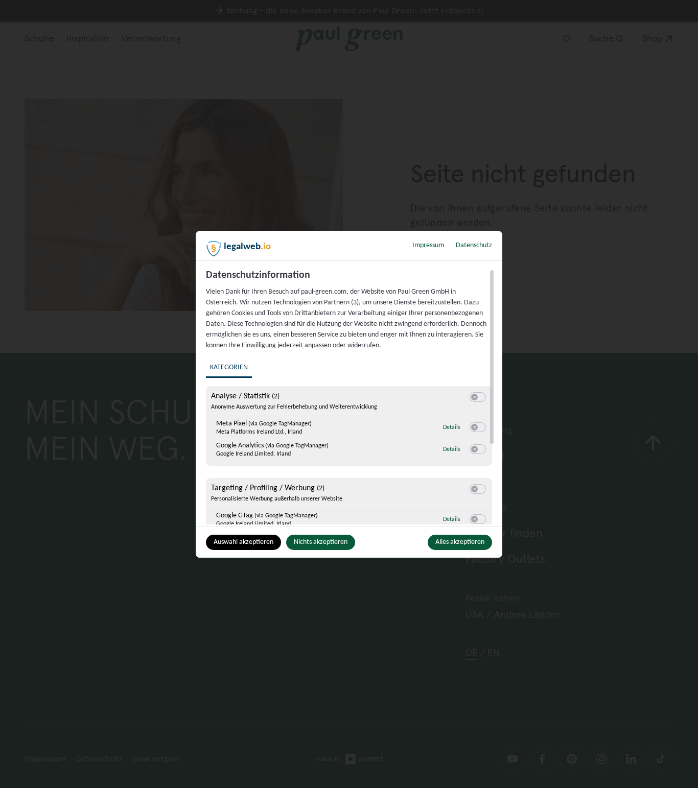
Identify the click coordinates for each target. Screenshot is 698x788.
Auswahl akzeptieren (243, 542)
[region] (350, 396)
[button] (474, 397)
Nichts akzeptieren (320, 542)
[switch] (478, 397)
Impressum (428, 245)
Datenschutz (474, 245)
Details (451, 427)
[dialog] (349, 394)
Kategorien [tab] (229, 367)
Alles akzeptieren (459, 542)
